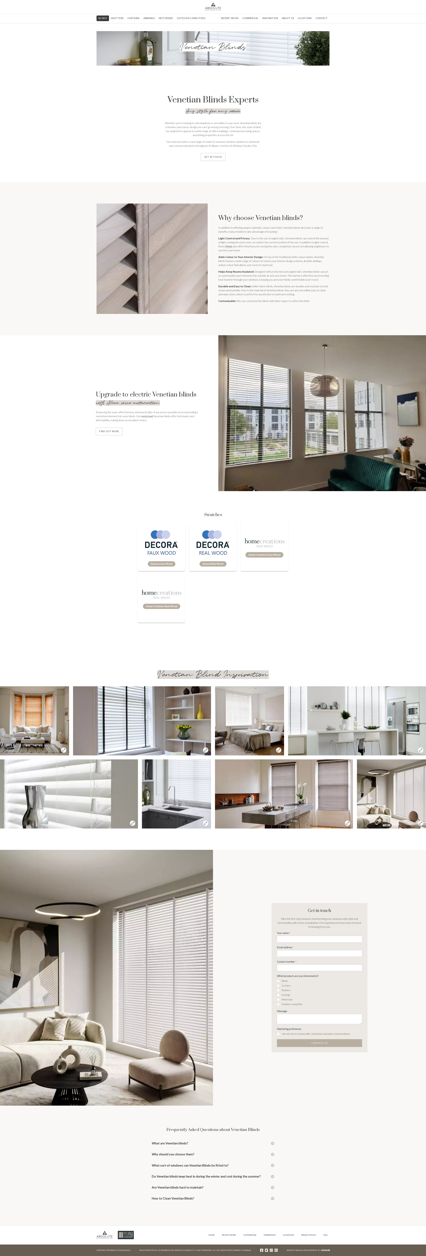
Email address (285, 947)
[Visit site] (261, 1250)
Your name (283, 932)
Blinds (103, 18)
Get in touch (213, 157)
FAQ (325, 1235)
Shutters (117, 18)
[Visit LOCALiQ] (325, 1250)
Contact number (287, 961)
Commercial (250, 18)
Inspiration (270, 18)
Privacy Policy (308, 1235)
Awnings (149, 18)
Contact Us (319, 1043)
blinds (228, 246)
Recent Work (230, 18)
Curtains (133, 18)
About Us (288, 18)
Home (212, 1235)
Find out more (109, 431)
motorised (147, 416)
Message (282, 1011)
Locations (305, 18)
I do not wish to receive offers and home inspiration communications (316, 1033)
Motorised (166, 18)
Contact (322, 18)
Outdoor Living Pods (191, 18)
